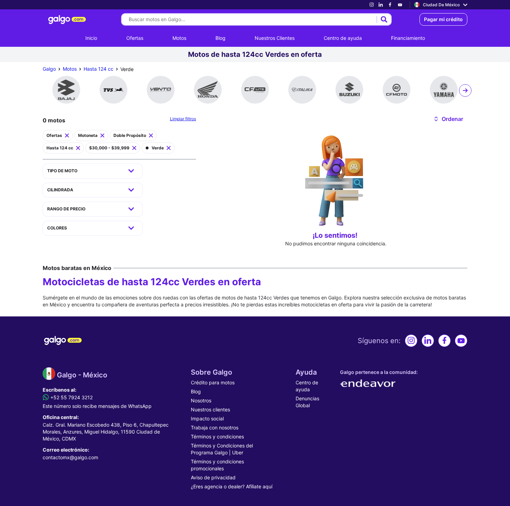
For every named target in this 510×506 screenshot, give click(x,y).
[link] (371, 4)
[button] (448, 119)
